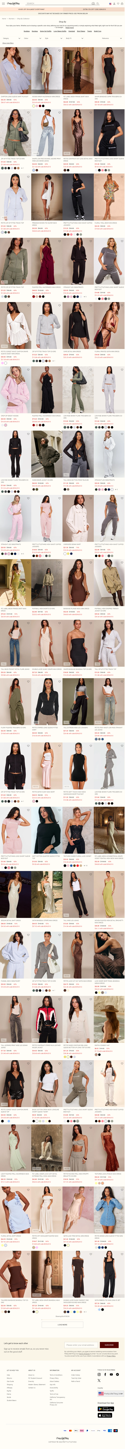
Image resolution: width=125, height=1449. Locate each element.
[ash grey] (96, 170)
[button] (110, 4)
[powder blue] (8, 1121)
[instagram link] (99, 1374)
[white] (5, 363)
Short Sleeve (81, 31)
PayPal (9, 1391)
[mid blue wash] (102, 739)
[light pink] (102, 170)
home (4, 19)
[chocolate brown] (65, 1312)
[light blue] (105, 992)
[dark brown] (33, 489)
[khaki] (37, 489)
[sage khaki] (109, 170)
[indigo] (102, 1247)
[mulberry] (33, 1311)
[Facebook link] (105, 1374)
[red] (77, 865)
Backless (27, 31)
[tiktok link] (117, 1374)
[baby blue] (99, 1309)
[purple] (71, 865)
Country (100, 1388)
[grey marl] (12, 168)
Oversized (71, 31)
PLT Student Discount (35, 1378)
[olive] (68, 553)
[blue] (99, 1247)
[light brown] (18, 168)
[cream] (33, 106)
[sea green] (2, 168)
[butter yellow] (68, 990)
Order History (75, 1375)
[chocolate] (15, 168)
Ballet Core (97, 31)
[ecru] (96, 1247)
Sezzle (9, 1397)
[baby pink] (2, 363)
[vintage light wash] (33, 170)
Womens (11, 19)
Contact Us (31, 1388)
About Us (31, 1375)
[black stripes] (80, 427)
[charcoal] (5, 168)
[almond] (80, 865)
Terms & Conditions (56, 1375)
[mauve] (68, 296)
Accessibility (54, 1388)
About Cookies (54, 1381)
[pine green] (65, 296)
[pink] (37, 106)
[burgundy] (33, 296)
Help (8, 1375)
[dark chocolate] (49, 1121)
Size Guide (10, 1381)
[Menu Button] (3, 3)
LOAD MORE (62, 1325)
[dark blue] (71, 553)
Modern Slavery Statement (36, 1384)
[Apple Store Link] (106, 1415)
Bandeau (35, 31)
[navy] (77, 296)
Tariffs (52, 1391)
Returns (9, 1378)
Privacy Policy (54, 1378)
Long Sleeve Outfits (60, 31)
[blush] (37, 296)
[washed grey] (99, 739)
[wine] (40, 106)
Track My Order (76, 1378)
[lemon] (99, 992)
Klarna (9, 1394)
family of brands (84, 1354)
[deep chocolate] (8, 232)
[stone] (74, 865)
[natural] (96, 1054)
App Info (52, 1384)
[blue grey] (40, 296)
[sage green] (40, 1121)
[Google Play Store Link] (106, 1408)
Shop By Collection (23, 19)
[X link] (99, 1380)
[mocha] (68, 234)
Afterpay (9, 1388)
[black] (43, 106)
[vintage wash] (96, 739)
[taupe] (68, 489)
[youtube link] (111, 1374)
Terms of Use (54, 1394)
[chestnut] (102, 1183)
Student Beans (11, 1400)
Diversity (31, 1381)
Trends (89, 31)
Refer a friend (75, 1381)
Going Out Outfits (45, 31)
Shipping (10, 1384)
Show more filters (8, 43)
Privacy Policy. (111, 1356)
